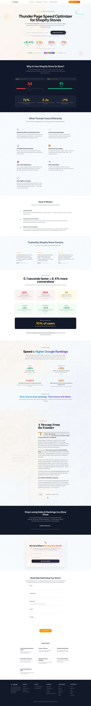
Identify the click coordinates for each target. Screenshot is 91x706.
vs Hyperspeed (49, 688)
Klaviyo (71, 686)
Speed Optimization (53, 2)
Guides (45, 2)
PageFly (72, 691)
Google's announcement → (60, 358)
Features (24, 686)
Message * (32, 617)
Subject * (31, 609)
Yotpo (71, 693)
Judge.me (72, 688)
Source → (64, 284)
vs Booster (48, 686)
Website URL (32, 601)
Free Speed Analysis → (74, 2)
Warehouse (60, 691)
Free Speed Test (39, 2)
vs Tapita (48, 691)
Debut (59, 695)
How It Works (31, 2)
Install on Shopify (26, 691)
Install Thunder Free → (45, 525)
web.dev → (24, 311)
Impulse (60, 688)
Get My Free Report (45, 561)
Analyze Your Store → (58, 32)
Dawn (59, 686)
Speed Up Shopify (38, 686)
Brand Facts (25, 690)
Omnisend (72, 695)
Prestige (60, 690)
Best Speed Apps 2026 (51, 693)
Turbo (59, 693)
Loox (71, 690)
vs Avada (48, 690)
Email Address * (33, 593)
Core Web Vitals (38, 688)
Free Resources (26, 688)
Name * (31, 585)
